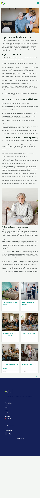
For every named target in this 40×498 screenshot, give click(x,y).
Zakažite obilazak (20, 438)
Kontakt (6, 412)
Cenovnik (6, 410)
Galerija (6, 409)
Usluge (6, 407)
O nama (6, 405)
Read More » (5, 337)
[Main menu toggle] (38, 3)
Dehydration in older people (29, 364)
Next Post (36, 376)
